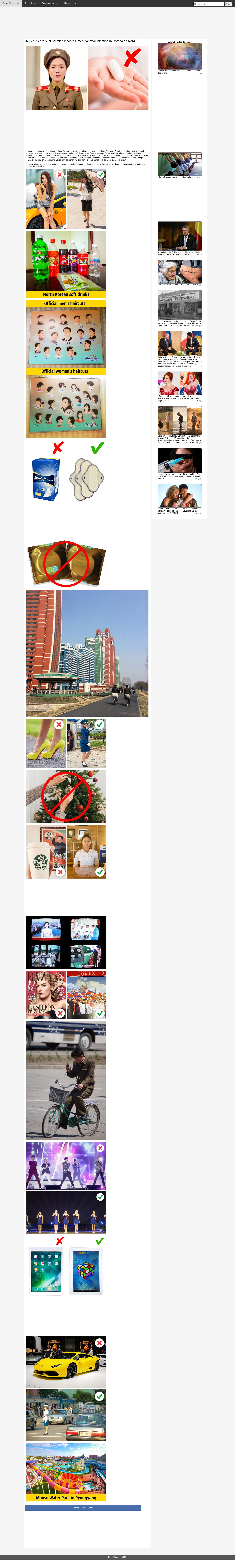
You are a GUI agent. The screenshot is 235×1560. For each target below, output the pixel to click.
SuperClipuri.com (11, 3)
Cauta (228, 4)
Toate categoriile (49, 3)
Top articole (30, 3)
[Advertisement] (117, 23)
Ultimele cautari (70, 3)
